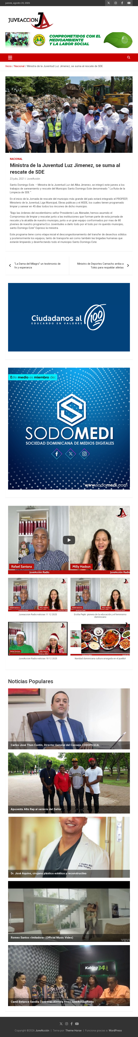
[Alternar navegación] (10, 57)
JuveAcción (33, 178)
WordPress (115, 1030)
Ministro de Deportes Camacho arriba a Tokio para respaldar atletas (100, 265)
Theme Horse (73, 1030)
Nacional (16, 158)
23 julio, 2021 (17, 178)
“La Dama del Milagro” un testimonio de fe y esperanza (37, 265)
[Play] (69, 540)
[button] (38, 598)
